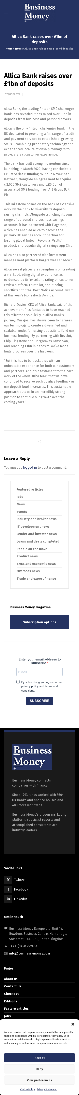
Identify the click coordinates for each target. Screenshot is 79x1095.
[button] (73, 1024)
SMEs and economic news (36, 564)
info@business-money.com (29, 953)
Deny (39, 1069)
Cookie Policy (27, 1089)
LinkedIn (20, 899)
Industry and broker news (37, 519)
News (18, 48)
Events (22, 512)
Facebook (21, 889)
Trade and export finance (36, 578)
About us (10, 979)
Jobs (20, 497)
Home (9, 48)
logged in (30, 467)
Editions (10, 1001)
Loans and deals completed (38, 541)
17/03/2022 (12, 94)
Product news (27, 556)
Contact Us (12, 986)
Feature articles (16, 1009)
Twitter (19, 880)
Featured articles (30, 489)
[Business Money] (39, 12)
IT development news (33, 527)
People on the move (32, 549)
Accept (40, 1058)
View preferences (39, 1080)
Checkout (11, 994)
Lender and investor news (37, 534)
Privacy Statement (47, 1089)
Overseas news (28, 571)
